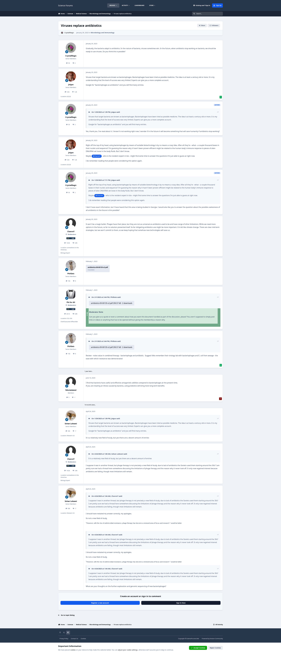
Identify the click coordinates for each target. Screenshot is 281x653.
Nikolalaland (70, 390)
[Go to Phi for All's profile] (71, 294)
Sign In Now (181, 603)
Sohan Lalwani (71, 424)
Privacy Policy (64, 639)
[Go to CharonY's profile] (71, 223)
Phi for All (71, 302)
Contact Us (74, 639)
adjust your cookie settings (128, 650)
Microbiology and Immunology (102, 33)
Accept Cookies (199, 648)
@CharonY (96, 156)
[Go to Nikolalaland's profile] (71, 382)
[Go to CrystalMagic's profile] (62, 33)
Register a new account (100, 603)
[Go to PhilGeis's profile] (71, 265)
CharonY (71, 231)
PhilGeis (70, 273)
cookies (73, 650)
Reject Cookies (215, 648)
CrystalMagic (69, 33)
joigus (71, 84)
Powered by (212, 639)
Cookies (83, 639)
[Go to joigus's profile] (71, 76)
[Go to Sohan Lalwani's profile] (71, 415)
